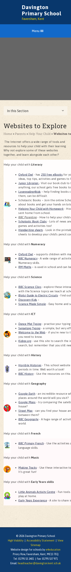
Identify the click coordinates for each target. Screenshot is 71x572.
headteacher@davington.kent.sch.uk (39, 563)
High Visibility (15, 540)
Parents (20, 134)
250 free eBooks (52, 174)
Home (8, 134)
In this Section (17, 111)
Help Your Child (40, 134)
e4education (53, 549)
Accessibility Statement (41, 540)
